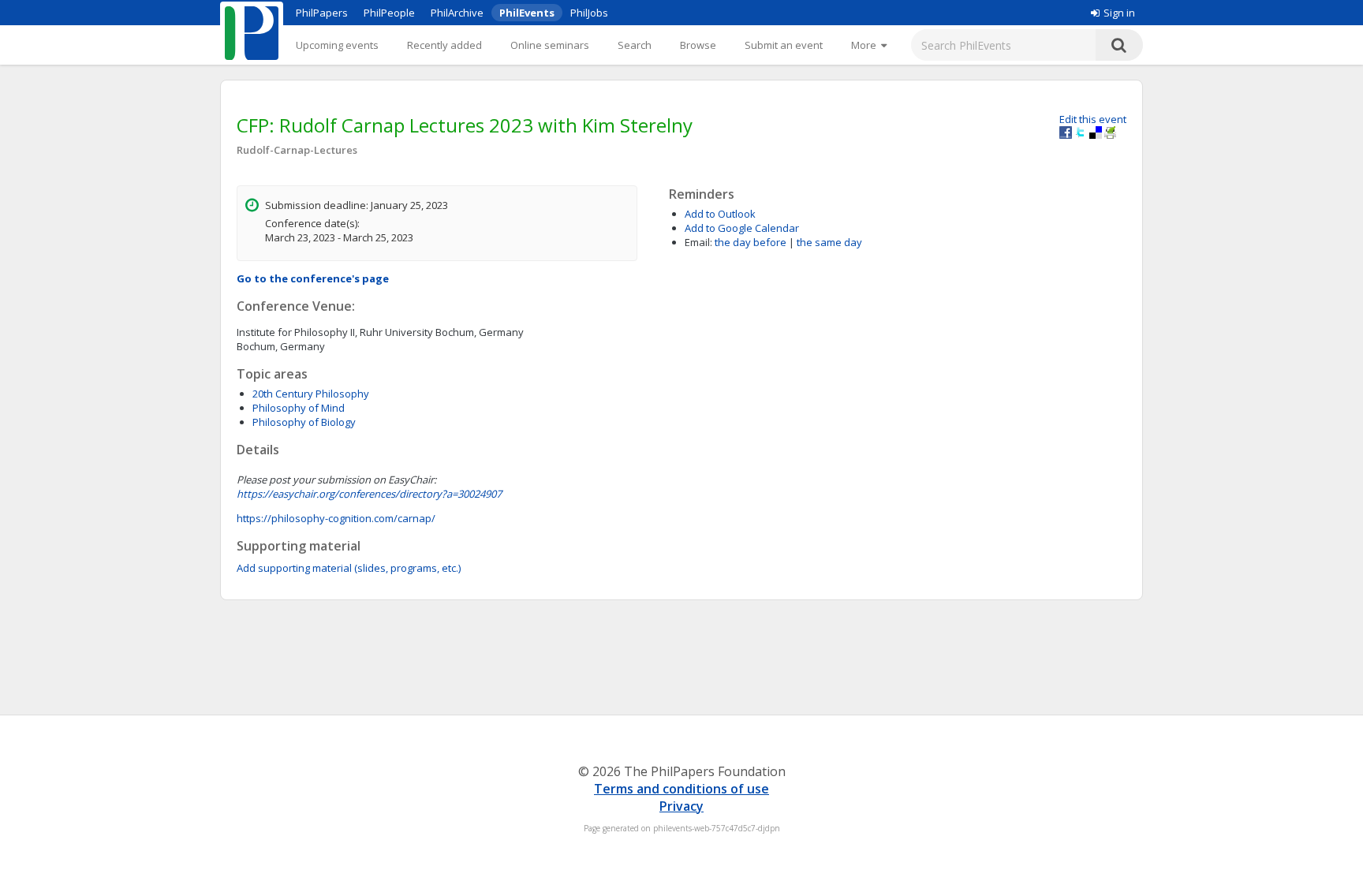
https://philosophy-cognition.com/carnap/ (336, 518)
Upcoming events (337, 45)
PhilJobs (589, 13)
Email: (698, 242)
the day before (750, 242)
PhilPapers (322, 13)
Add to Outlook (720, 214)
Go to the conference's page (313, 278)
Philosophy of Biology (304, 422)
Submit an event (784, 45)
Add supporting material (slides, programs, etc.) (349, 568)
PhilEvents (527, 13)
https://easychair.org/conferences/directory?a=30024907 (369, 494)
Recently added (444, 45)
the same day (829, 242)
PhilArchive (457, 13)
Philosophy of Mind (298, 408)
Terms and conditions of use (681, 788)
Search (635, 45)
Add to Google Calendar (742, 228)
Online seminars (549, 45)
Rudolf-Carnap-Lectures (297, 150)
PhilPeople (389, 13)
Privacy (681, 806)
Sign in (1119, 13)
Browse (698, 45)
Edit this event (1092, 119)
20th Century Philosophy (310, 393)
